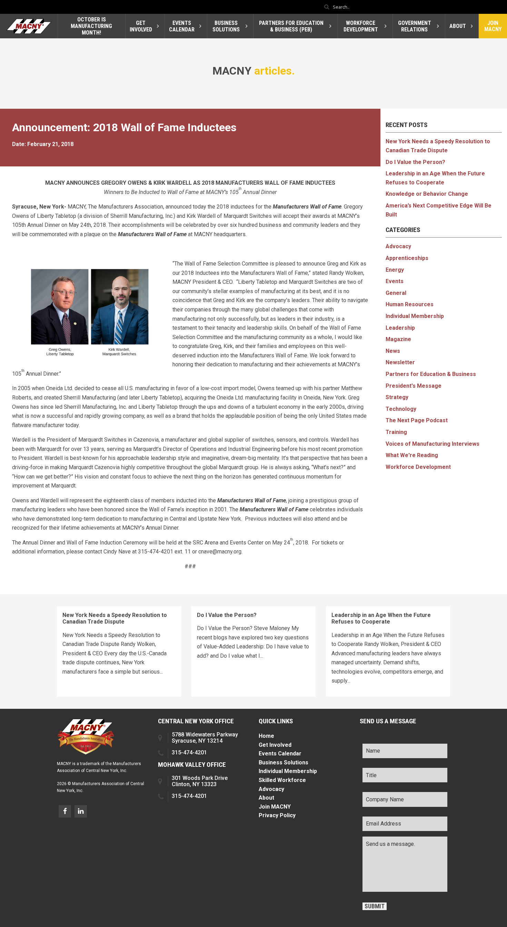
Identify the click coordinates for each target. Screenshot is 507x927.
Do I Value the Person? (415, 162)
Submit (375, 906)
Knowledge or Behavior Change (427, 194)
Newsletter (400, 362)
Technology (401, 409)
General (396, 293)
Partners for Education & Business (431, 374)
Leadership (400, 328)
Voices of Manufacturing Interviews (432, 444)
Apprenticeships (407, 258)
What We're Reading (412, 455)
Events (395, 281)
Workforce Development (418, 467)
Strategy (397, 397)
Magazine (398, 339)
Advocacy (398, 246)
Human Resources (410, 304)
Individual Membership (415, 316)
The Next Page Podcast (417, 420)
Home (266, 736)
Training (396, 432)
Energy (395, 270)
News (393, 351)
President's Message (413, 386)
